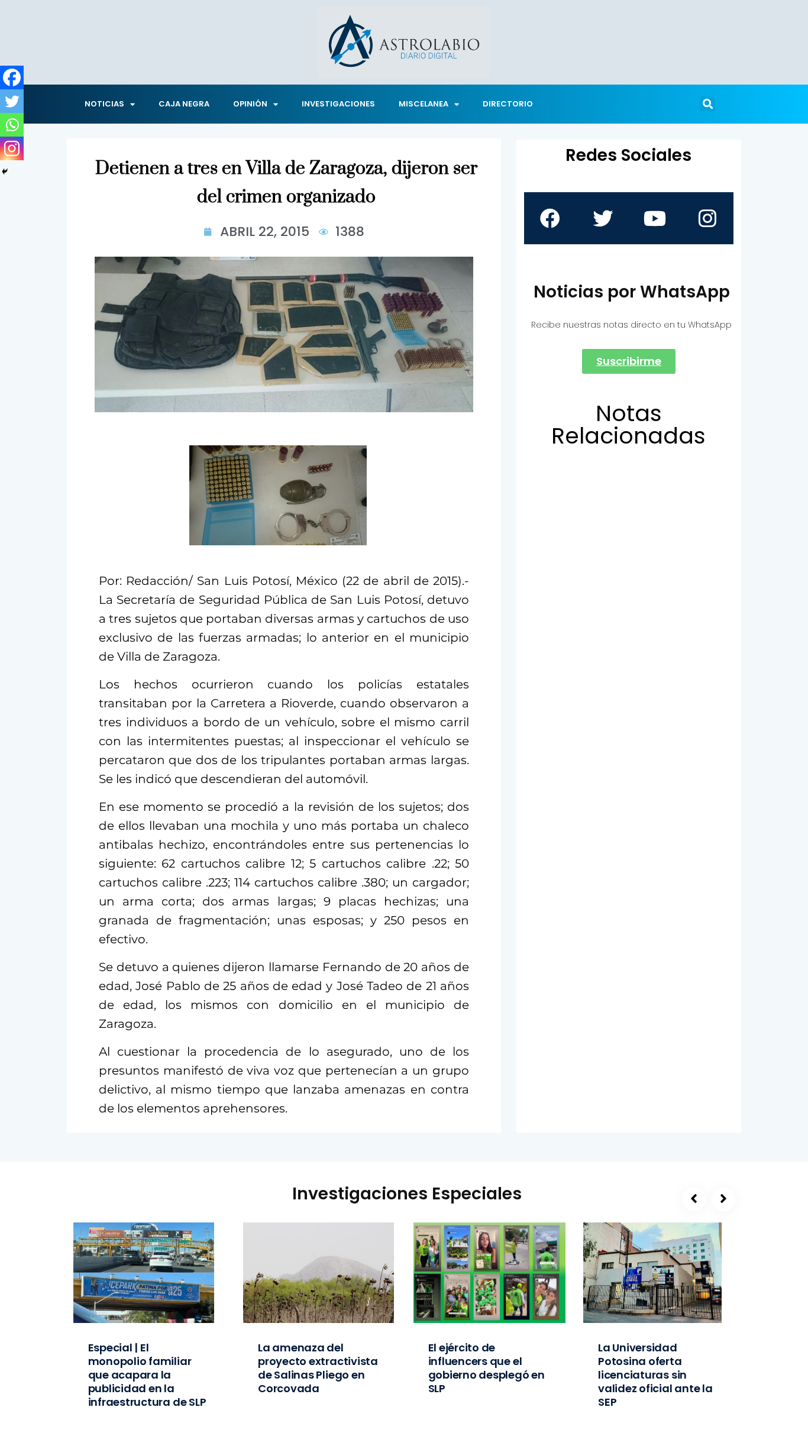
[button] (707, 104)
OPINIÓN (250, 103)
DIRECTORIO (508, 103)
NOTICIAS (104, 103)
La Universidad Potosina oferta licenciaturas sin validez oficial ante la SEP (655, 1374)
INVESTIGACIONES (338, 103)
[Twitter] (12, 101)
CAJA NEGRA (184, 103)
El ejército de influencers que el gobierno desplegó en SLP (486, 1368)
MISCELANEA (423, 103)
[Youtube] (655, 218)
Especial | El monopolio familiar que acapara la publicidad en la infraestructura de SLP (147, 1374)
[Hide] (4, 171)
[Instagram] (12, 148)
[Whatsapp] (12, 125)
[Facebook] (12, 77)
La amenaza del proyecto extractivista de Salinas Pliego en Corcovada (318, 1368)
